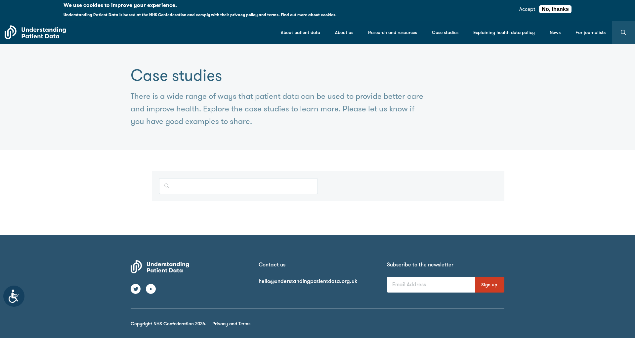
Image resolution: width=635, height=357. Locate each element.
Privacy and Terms (231, 323)
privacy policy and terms (254, 15)
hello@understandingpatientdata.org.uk (308, 281)
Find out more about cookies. (309, 15)
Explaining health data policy (504, 32)
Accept (527, 9)
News (555, 32)
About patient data (300, 32)
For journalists (590, 32)
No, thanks (555, 9)
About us (344, 32)
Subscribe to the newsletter (420, 264)
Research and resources (392, 32)
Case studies (445, 32)
